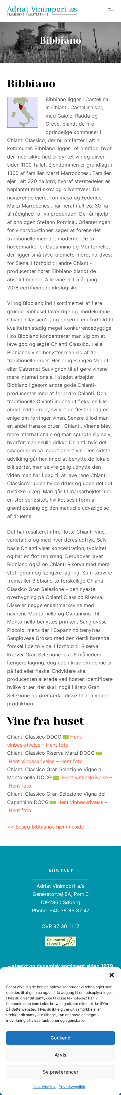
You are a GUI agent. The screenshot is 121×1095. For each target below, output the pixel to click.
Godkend (60, 1038)
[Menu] (111, 11)
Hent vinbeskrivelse (32, 761)
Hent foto (57, 745)
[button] (112, 975)
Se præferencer (60, 1072)
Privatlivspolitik (72, 1086)
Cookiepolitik (44, 1086)
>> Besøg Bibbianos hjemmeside (45, 827)
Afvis (60, 1055)
